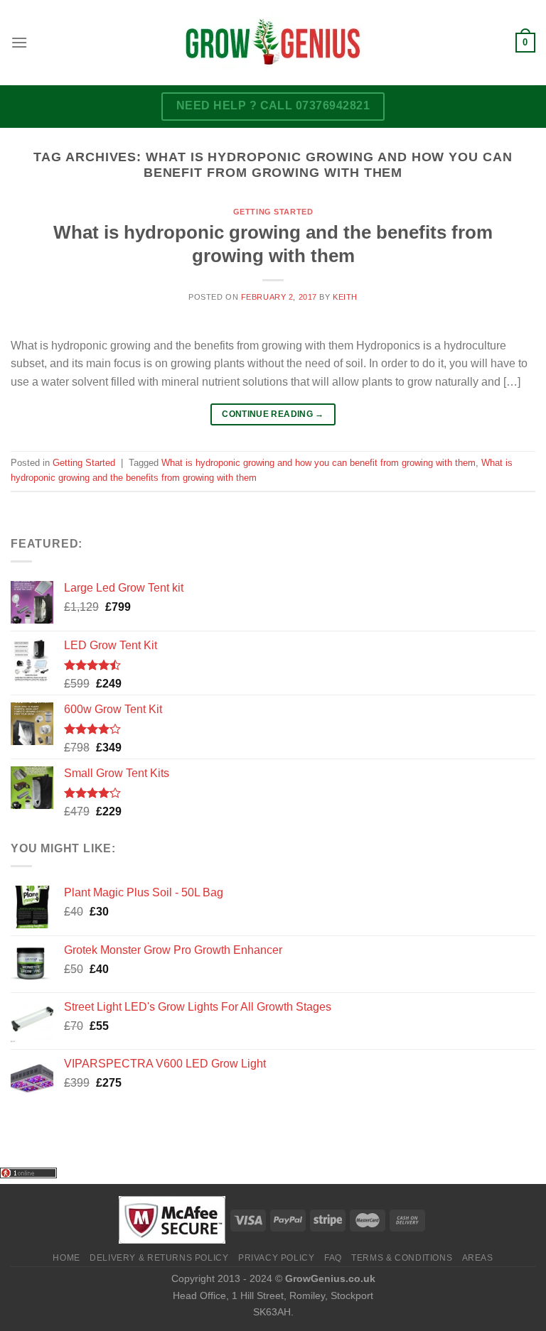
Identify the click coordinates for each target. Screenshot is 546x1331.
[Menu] (19, 42)
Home (66, 1258)
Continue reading (273, 414)
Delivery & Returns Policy (159, 1258)
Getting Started (273, 211)
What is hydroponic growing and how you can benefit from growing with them (318, 462)
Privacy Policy (276, 1258)
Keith (345, 297)
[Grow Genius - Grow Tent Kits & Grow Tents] (273, 42)
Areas (477, 1258)
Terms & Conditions (401, 1258)
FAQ (333, 1258)
